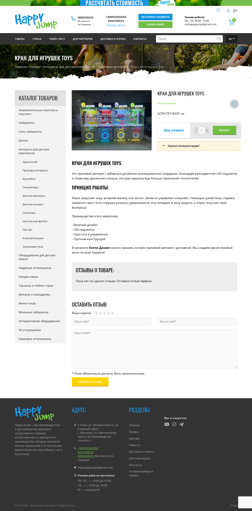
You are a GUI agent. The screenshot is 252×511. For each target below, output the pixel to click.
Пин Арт (27, 229)
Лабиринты (26, 123)
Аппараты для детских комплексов (69, 67)
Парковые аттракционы (35, 339)
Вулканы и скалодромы (34, 294)
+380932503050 (116, 17)
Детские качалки (33, 204)
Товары (35, 67)
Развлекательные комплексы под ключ (38, 112)
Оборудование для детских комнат (37, 257)
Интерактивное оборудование (39, 321)
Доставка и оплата (141, 451)
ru (230, 39)
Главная (21, 67)
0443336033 (116, 21)
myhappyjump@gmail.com (200, 24)
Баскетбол (29, 179)
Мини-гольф (27, 303)
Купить (224, 130)
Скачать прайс (155, 24)
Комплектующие (33, 238)
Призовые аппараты (113, 67)
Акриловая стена (33, 246)
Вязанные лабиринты (33, 312)
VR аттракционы (30, 330)
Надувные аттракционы (35, 268)
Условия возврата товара (141, 473)
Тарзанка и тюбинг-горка (36, 285)
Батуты (23, 140)
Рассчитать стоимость (155, 16)
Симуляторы (30, 187)
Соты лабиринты (30, 131)
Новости (134, 445)
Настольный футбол (35, 221)
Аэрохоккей (30, 162)
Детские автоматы (34, 196)
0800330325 (86, 17)
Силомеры (29, 212)
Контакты (135, 465)
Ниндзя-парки (28, 277)
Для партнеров (139, 458)
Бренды (134, 438)
